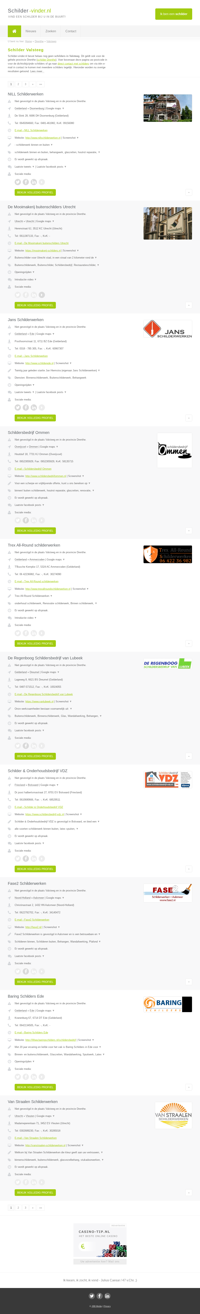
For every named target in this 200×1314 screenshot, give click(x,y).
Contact (70, 31)
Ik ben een (173, 14)
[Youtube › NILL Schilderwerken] (42, 182)
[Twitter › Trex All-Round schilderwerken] (18, 633)
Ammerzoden (37, 559)
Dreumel (34, 672)
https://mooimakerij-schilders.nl (43, 250)
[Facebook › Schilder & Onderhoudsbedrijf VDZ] (26, 858)
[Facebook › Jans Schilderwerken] (26, 407)
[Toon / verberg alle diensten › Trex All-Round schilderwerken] (62, 603)
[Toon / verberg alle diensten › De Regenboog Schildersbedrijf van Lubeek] (62, 716)
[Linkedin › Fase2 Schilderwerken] (34, 971)
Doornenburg (37, 108)
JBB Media (97, 1306)
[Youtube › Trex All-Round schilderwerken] (42, 633)
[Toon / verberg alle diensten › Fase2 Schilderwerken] (62, 942)
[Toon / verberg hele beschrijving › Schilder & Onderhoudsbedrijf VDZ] (62, 822)
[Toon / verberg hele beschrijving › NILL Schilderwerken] (62, 145)
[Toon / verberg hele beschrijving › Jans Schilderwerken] (62, 370)
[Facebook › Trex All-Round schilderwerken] (26, 633)
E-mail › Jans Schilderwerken (31, 356)
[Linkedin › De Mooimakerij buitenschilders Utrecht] (34, 295)
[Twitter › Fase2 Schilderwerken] (18, 971)
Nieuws (31, 31)
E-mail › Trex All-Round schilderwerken (36, 581)
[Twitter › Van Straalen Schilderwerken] (18, 1182)
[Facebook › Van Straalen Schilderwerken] (26, 1182)
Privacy (107, 1306)
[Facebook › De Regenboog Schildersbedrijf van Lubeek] (26, 746)
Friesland (20, 785)
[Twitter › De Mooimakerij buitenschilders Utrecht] (18, 295)
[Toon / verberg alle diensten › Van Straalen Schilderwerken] (62, 1160)
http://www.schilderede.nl (39, 363)
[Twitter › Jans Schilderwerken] (18, 407)
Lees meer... (37, 71)
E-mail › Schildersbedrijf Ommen (33, 468)
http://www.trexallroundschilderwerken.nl (48, 588)
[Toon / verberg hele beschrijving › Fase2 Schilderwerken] (62, 934)
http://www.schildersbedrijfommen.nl (45, 476)
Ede (32, 333)
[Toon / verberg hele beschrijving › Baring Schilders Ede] (62, 1047)
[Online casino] (102, 1225)
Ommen (33, 446)
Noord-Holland (22, 897)
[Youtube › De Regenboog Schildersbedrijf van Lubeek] (42, 746)
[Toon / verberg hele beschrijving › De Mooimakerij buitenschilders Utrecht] (62, 258)
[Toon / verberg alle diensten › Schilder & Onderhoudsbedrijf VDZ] (62, 829)
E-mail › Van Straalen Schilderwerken (36, 1137)
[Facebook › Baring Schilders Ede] (26, 1077)
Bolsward (33, 785)
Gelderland (21, 108)
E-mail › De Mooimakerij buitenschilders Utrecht (42, 243)
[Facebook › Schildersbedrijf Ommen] (26, 520)
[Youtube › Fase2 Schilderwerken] (42, 971)
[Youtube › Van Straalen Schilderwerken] (42, 1182)
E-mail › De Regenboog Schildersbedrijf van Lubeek (44, 694)
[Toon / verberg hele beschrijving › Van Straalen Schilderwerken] (62, 1152)
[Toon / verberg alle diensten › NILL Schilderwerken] (62, 152)
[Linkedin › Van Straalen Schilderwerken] (34, 1182)
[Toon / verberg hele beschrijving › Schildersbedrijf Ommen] (62, 483)
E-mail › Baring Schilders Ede (31, 1032)
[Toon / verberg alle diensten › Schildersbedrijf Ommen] (62, 491)
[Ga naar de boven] (188, 192)
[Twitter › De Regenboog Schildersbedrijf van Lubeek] (18, 746)
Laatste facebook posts (52, 166)
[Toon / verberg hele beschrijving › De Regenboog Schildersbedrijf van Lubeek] (62, 709)
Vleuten (30, 1116)
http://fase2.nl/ (33, 927)
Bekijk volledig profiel (35, 192)
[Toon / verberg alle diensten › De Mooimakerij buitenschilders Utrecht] (62, 265)
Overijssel (20, 446)
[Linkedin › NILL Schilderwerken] (34, 182)
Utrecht (19, 221)
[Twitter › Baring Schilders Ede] (18, 1077)
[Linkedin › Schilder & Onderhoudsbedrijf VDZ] (34, 858)
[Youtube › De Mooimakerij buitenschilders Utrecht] (42, 295)
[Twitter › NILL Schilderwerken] (18, 182)
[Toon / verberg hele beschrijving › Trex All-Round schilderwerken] (62, 596)
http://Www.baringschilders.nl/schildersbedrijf (50, 1039)
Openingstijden (25, 272)
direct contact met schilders (73, 63)
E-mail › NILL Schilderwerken (31, 130)
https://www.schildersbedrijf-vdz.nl (44, 814)
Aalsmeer (38, 897)
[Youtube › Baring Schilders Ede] (42, 1077)
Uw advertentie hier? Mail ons (100, 1261)
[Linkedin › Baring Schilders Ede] (34, 1077)
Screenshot (71, 137)
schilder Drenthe (46, 59)
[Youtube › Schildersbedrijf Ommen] (42, 520)
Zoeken (51, 31)
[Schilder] (14, 31)
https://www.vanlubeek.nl (39, 701)
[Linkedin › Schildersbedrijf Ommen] (34, 520)
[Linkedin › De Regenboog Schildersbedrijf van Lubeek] (34, 746)
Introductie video (26, 279)
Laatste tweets (25, 166)
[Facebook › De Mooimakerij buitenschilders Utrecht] (26, 295)
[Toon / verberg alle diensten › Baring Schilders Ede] (62, 1054)
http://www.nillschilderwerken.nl (43, 137)
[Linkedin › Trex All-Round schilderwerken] (34, 633)
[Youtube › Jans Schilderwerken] (42, 407)
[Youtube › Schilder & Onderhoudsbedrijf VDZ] (42, 858)
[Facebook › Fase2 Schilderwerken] (26, 971)
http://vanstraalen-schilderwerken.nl (45, 1145)
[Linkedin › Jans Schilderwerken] (34, 407)
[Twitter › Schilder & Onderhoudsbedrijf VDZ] (18, 858)
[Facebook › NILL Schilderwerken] (26, 182)
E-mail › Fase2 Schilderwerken (32, 919)
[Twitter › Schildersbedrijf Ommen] (18, 520)
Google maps (55, 108)
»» (40, 84)
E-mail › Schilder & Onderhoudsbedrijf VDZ (39, 807)
